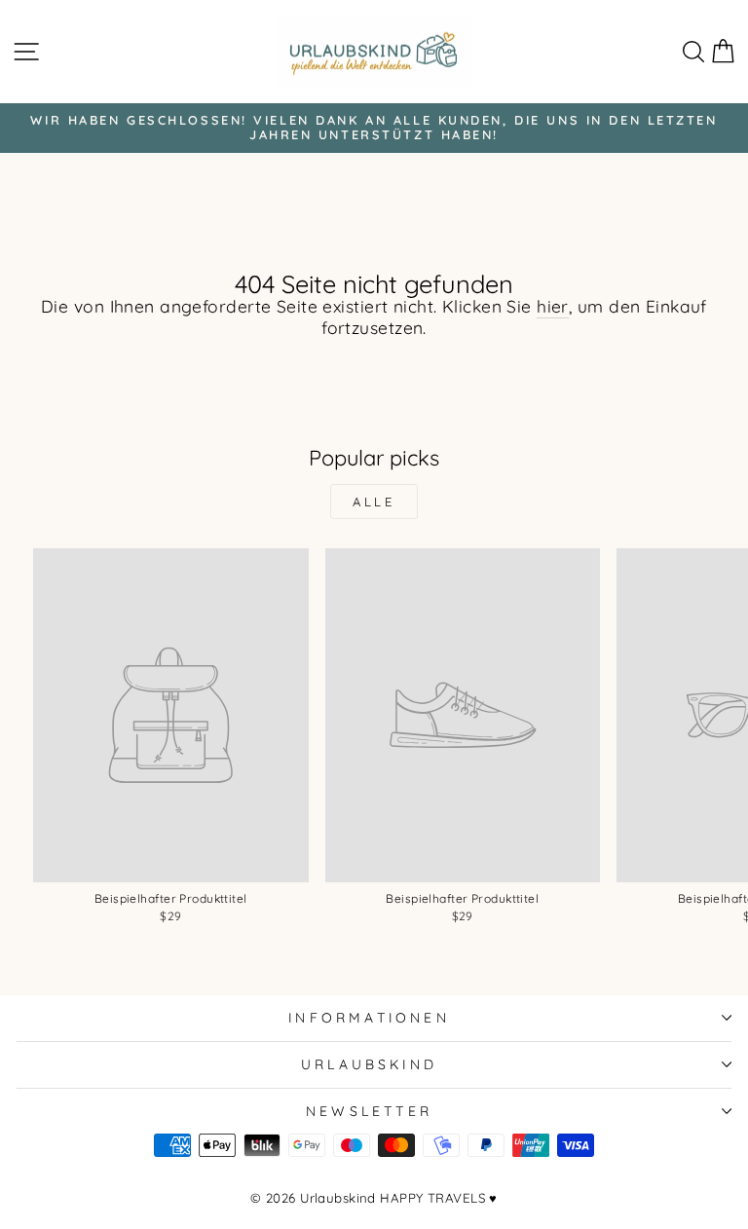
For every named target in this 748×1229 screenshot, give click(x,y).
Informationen (369, 1017)
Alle (374, 501)
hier (553, 307)
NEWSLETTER (369, 1110)
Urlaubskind (369, 1064)
